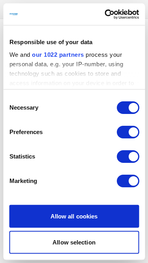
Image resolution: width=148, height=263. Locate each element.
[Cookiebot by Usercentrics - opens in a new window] (105, 14)
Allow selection (74, 242)
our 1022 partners (58, 54)
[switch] (127, 132)
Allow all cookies (74, 216)
